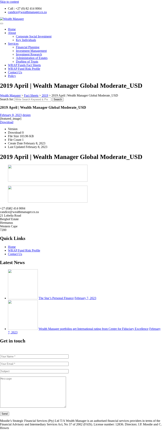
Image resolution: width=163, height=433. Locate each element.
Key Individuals (26, 40)
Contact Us (15, 72)
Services (13, 43)
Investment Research (29, 54)
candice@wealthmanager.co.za (27, 12)
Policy (12, 76)
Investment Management (31, 50)
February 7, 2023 (85, 298)
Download (6, 122)
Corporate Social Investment (33, 36)
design (26, 115)
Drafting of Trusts (27, 61)
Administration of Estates (32, 58)
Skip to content (9, 1)
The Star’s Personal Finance (56, 298)
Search (58, 99)
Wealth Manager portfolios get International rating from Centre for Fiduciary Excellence (93, 328)
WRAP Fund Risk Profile (24, 68)
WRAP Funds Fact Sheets (24, 65)
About (12, 33)
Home (12, 29)
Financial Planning (27, 47)
